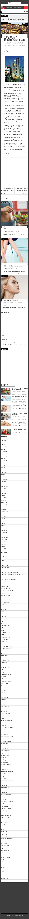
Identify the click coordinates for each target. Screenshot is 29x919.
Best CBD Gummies (5, 588)
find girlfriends (4, 702)
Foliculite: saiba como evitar (18, 422)
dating (2, 669)
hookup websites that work (7, 727)
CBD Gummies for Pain (6, 646)
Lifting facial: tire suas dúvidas (10, 301)
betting (2, 614)
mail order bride (4, 785)
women (2, 852)
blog (2, 621)
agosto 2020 (4, 460)
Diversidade (3, 688)
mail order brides (5, 787)
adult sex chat (4, 570)
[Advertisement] (14, 172)
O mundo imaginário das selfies (19, 429)
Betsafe (3, 611)
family (2, 695)
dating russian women (6, 674)
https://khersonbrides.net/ (7, 736)
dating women (4, 678)
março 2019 (3, 497)
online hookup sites (5, 797)
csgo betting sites (5, 667)
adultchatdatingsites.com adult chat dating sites (12, 574)
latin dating (3, 760)
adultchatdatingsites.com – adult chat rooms (11, 572)
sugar (8, 45)
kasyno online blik (5, 750)
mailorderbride (4, 792)
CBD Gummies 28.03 (5, 639)
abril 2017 (3, 546)
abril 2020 (3, 470)
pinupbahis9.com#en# (6, 804)
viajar (12, 47)
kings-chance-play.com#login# (8, 753)
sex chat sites (4, 827)
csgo (2, 665)
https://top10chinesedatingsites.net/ (9, 739)
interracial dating (4, 743)
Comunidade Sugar (5, 660)
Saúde (2, 820)
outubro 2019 (4, 484)
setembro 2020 (4, 458)
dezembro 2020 (4, 451)
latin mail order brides (6, 764)
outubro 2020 (4, 456)
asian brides (3, 577)
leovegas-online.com (5, 776)
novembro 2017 (4, 535)
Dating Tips (3, 676)
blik (1, 618)
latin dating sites (4, 762)
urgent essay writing (5, 845)
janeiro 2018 (4, 530)
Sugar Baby (12, 45)
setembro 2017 (4, 537)
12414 (2, 560)
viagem (8, 47)
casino (2, 630)
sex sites (3, 829)
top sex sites (4, 836)
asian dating (3, 581)
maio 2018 (3, 521)
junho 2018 (3, 518)
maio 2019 (3, 493)
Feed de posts (4, 873)
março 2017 (3, 548)
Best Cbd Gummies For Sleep (7, 590)
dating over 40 (4, 672)
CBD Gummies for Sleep (6, 648)
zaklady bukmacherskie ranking (8, 861)
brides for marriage (5, 628)
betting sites (3, 616)
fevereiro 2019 (4, 500)
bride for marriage (5, 625)
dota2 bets (3, 690)
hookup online (4, 718)
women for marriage (5, 857)
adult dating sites (5, 567)
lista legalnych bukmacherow (7, 780)
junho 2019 (3, 491)
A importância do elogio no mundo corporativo (19, 414)
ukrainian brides (4, 841)
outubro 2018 (4, 509)
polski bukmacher (5, 806)
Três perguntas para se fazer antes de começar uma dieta (13, 227)
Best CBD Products (5, 595)
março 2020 (3, 472)
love (2, 783)
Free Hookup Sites (5, 706)
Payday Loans (4, 799)
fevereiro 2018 (4, 528)
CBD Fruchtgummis (5, 634)
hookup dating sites (5, 713)
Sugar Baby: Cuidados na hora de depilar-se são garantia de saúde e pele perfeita (7, 191)
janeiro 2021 (4, 449)
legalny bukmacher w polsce (7, 773)
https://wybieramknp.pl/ (6, 741)
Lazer (2, 766)
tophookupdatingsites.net (7, 838)
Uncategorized (4, 843)
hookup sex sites (5, 722)
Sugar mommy (23, 394)
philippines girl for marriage (7, 801)
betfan (2, 607)
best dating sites (4, 597)
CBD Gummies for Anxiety (7, 641)
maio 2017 (3, 544)
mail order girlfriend (5, 790)
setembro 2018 (4, 511)
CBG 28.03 (3, 651)
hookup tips (3, 725)
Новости (3, 864)
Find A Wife (3, 699)
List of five (3, 778)
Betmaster (3, 609)
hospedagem (9, 43)
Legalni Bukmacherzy (6, 769)
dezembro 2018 (4, 504)
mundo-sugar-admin (19, 42)
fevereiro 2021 (4, 446)
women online (4, 859)
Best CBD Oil (4, 593)
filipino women (4, 697)
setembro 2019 (4, 486)
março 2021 (3, 444)
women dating (4, 854)
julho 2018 (3, 516)
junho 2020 (3, 465)
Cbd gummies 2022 (5, 637)
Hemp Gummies (4, 709)
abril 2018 (3, 523)
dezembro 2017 (4, 532)
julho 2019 (3, 488)
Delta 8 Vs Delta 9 (5, 683)
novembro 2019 (4, 481)
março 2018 (3, 525)
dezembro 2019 (4, 479)
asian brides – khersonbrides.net (8, 579)
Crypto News (4, 662)
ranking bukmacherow (6, 815)
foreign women (4, 704)
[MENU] (1, 12)
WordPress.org (4, 878)
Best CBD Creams (5, 586)
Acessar (3, 871)
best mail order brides (6, 602)
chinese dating (4, 655)
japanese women (5, 748)
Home (3, 18)
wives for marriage (5, 850)
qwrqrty (2, 813)
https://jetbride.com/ (5, 734)
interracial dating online (6, 746)
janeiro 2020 (4, 477)
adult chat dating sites (6, 565)
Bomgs (2, 623)
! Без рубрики (4, 556)
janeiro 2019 (4, 502)
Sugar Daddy (19, 45)
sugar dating (4, 834)
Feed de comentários (6, 876)
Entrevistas (3, 692)
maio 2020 (3, 467)
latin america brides (5, 755)
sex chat (3, 824)
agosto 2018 (4, 514)
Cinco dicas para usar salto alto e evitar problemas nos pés (12, 264)
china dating (3, 653)
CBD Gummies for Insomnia (7, 644)
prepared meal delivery (6, 808)
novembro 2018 (4, 507)
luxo (14, 43)
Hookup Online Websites (6, 720)
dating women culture (6, 681)
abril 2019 (3, 495)
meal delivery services (6, 794)
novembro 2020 (4, 453)
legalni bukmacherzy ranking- (7, 771)
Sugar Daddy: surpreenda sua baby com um (22, 191)
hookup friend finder (5, 716)
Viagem (2, 848)
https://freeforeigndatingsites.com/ (9, 732)
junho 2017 (3, 541)
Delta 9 (2, 685)
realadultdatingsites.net (6, 817)
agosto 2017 (4, 539)
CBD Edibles (3, 632)
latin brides (3, 757)
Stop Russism (4, 831)
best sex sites (4, 604)
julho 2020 (3, 463)
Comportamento (10, 18)
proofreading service (5, 810)
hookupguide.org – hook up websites (9, 729)
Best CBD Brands (5, 583)
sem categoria (4, 822)
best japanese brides (5, 600)
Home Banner (4, 711)
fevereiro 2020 (4, 474)
